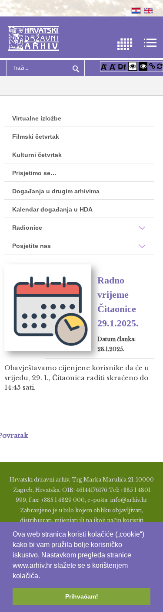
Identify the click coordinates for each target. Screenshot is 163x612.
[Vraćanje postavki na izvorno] (160, 66)
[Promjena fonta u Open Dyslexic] (122, 66)
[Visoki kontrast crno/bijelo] (143, 66)
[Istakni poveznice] (152, 66)
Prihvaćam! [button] (81, 596)
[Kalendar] (124, 43)
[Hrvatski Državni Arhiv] (33, 37)
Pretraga (74, 68)
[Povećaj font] (103, 66)
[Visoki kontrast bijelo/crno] (132, 66)
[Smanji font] (112, 66)
